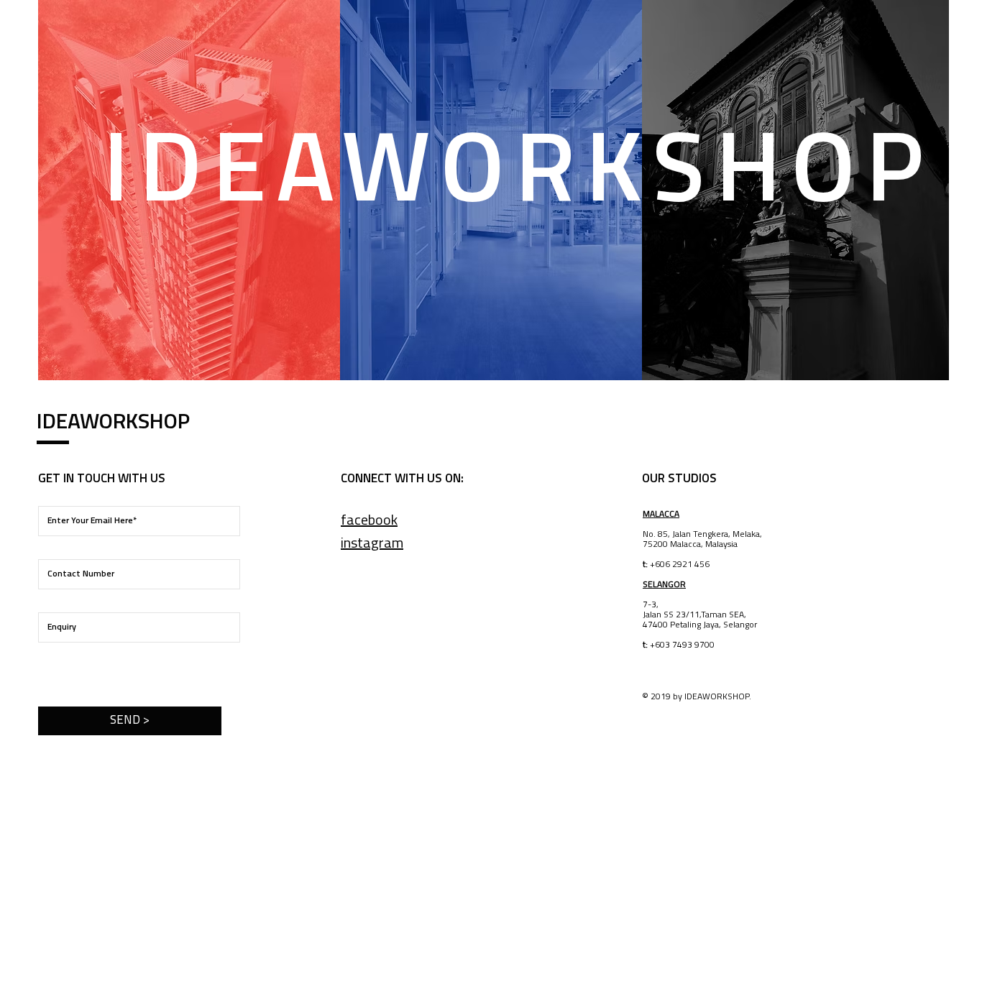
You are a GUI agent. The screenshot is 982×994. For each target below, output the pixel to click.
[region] (189, 190)
